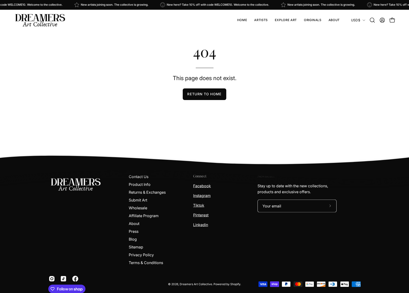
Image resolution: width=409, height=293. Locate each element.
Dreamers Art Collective (196, 284)
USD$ (355, 20)
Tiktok (198, 205)
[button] (261, 20)
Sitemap (136, 247)
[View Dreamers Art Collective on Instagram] (51, 278)
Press (133, 231)
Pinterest (201, 214)
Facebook (202, 185)
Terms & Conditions (146, 262)
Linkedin (200, 224)
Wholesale (138, 208)
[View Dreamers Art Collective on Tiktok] (62, 278)
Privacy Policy (141, 254)
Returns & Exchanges (147, 192)
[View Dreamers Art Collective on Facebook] (74, 278)
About (134, 223)
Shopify (235, 284)
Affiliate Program (144, 215)
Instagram (202, 195)
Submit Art (138, 200)
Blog (133, 239)
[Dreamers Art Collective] (40, 20)
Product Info (140, 184)
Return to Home (204, 94)
